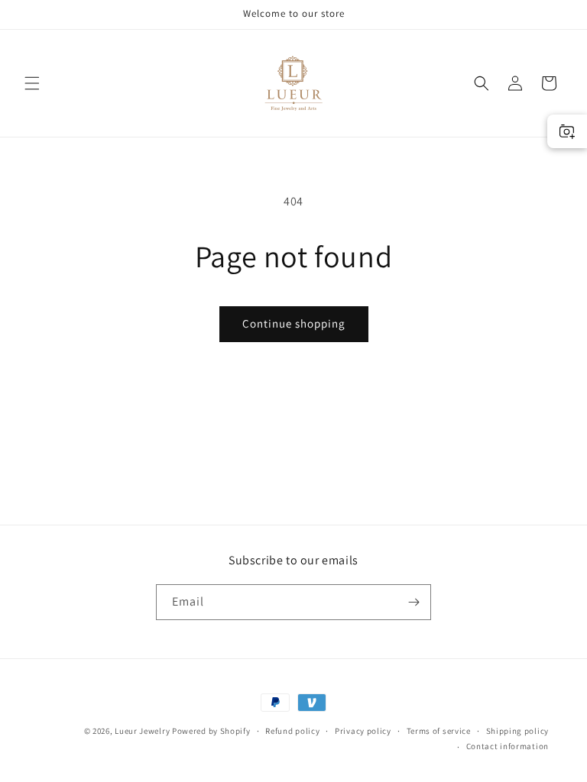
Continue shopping (293, 323)
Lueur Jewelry (142, 730)
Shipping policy (518, 730)
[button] (32, 83)
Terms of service (439, 730)
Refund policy (292, 730)
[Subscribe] (413, 602)
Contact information (507, 746)
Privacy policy (363, 730)
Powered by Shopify (211, 730)
